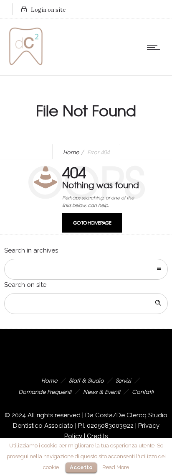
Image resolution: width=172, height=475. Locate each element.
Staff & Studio (86, 380)
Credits (97, 436)
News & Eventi (101, 392)
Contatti (143, 392)
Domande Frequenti (44, 392)
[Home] (25, 65)
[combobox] (86, 269)
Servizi (123, 380)
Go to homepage (92, 222)
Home (71, 152)
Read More (115, 467)
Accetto (81, 467)
